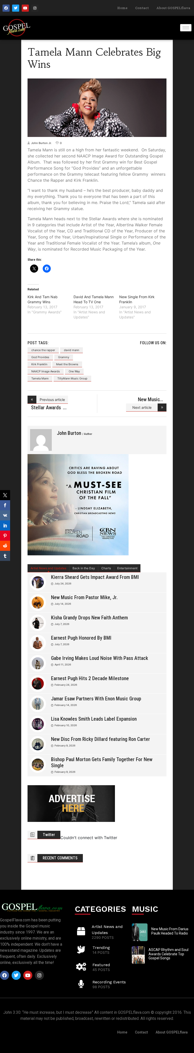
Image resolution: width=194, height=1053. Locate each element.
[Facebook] (6, 8)
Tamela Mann (39, 378)
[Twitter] (15, 8)
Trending (101, 947)
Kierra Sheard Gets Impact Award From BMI (95, 577)
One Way (74, 371)
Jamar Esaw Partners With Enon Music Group (96, 699)
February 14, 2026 (66, 704)
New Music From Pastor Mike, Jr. (84, 597)
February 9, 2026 (65, 745)
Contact (142, 8)
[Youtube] (25, 8)
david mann (71, 350)
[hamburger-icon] (185, 27)
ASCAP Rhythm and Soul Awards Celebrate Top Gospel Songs (168, 954)
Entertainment (127, 568)
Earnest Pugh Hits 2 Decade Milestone (90, 678)
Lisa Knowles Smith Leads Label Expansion (94, 719)
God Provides (40, 357)
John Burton (74, 433)
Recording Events (109, 982)
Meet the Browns (67, 364)
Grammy (63, 357)
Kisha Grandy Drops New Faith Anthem (89, 618)
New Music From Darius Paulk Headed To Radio (169, 931)
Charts (106, 568)
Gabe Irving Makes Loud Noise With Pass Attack (99, 658)
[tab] (48, 568)
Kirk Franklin (39, 364)
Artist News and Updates (48, 568)
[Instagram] (34, 8)
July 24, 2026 (63, 583)
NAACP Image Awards (45, 371)
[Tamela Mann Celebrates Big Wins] (41, 440)
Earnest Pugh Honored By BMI (81, 638)
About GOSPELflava (173, 8)
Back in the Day (83, 568)
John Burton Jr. (41, 143)
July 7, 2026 (62, 623)
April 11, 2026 (63, 664)
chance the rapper (43, 350)
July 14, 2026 (63, 603)
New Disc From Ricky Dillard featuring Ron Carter (100, 739)
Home (122, 8)
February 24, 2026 (66, 684)
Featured (101, 964)
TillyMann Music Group (72, 378)
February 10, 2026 (66, 725)
